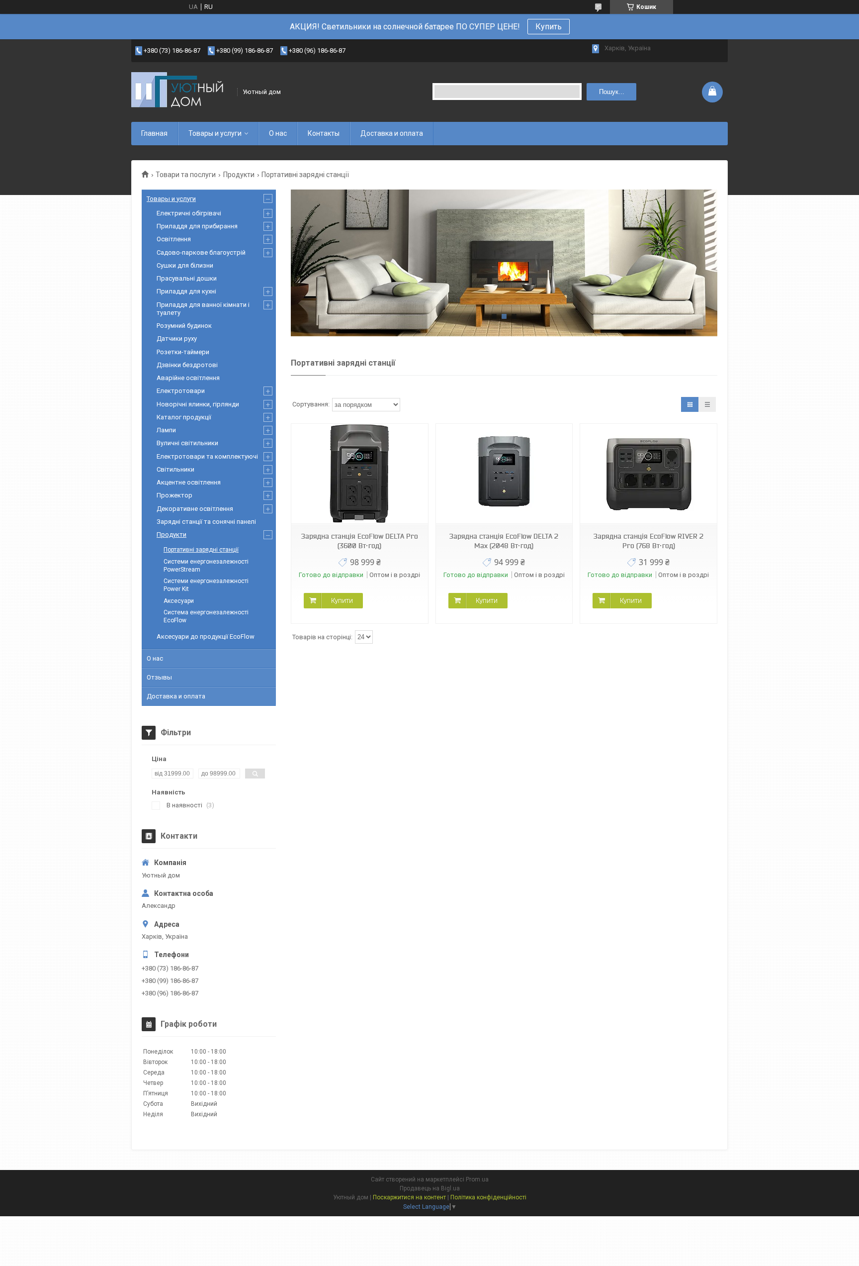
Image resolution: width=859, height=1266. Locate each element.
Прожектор (174, 495)
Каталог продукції (184, 417)
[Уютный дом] (181, 91)
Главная (154, 133)
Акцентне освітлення (189, 482)
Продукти (239, 175)
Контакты (324, 133)
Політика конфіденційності (488, 1197)
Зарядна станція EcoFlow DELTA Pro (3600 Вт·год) (359, 541)
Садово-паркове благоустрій (201, 252)
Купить (548, 26)
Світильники (175, 469)
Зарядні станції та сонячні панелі (206, 521)
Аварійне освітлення (188, 378)
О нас (278, 133)
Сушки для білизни (185, 265)
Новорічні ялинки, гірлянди (198, 404)
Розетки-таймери (183, 352)
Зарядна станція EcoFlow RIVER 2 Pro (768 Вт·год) (648, 541)
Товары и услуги (215, 133)
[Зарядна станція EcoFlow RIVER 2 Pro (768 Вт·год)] (648, 474)
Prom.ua (477, 1179)
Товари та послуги (186, 175)
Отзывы (159, 677)
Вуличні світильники (187, 443)
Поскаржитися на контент (409, 1197)
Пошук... (611, 92)
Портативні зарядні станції (201, 549)
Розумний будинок (184, 325)
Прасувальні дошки (187, 278)
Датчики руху (177, 338)
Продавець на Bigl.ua (430, 1188)
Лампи (166, 430)
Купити (342, 600)
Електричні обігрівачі (189, 213)
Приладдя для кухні (186, 291)
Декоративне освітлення (195, 508)
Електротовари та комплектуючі (207, 456)
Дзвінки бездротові (187, 365)
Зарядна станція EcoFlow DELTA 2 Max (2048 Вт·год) (503, 541)
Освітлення (174, 239)
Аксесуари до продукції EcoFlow (206, 636)
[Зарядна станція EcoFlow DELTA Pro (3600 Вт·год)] (359, 474)
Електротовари (181, 390)
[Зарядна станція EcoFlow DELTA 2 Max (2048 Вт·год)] (504, 474)
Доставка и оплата (391, 133)
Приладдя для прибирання (197, 226)
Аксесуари (179, 600)
